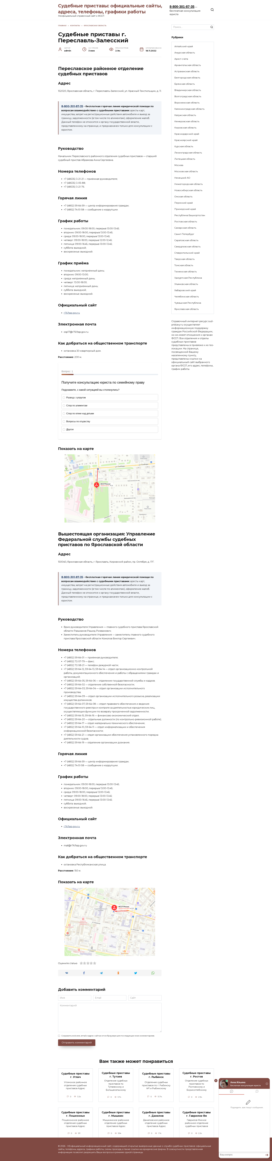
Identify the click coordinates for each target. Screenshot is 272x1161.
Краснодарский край (186, 134)
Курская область (183, 146)
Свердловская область (187, 246)
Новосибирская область (188, 190)
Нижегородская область (188, 184)
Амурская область (184, 52)
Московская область (186, 171)
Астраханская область (186, 71)
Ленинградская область (188, 152)
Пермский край (183, 202)
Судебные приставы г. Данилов (156, 1114)
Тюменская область (185, 271)
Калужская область (185, 115)
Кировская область (185, 127)
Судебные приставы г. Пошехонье (75, 1114)
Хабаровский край (185, 290)
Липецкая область (184, 159)
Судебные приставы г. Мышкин (116, 1114)
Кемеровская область (186, 121)
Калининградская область (189, 109)
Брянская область (184, 84)
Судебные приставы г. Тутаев (116, 1074)
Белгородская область (187, 77)
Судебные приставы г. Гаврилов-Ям (196, 1114)
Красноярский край (186, 140)
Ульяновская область (186, 284)
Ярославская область (186, 309)
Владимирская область (187, 90)
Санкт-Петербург (184, 234)
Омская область (183, 196)
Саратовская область (186, 240)
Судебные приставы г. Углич (75, 1075)
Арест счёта (181, 59)
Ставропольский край (187, 252)
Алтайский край (183, 46)
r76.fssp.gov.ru (72, 313)
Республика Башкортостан (189, 215)
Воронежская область (186, 102)
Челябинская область (186, 296)
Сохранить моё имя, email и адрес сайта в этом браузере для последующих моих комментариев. (108, 1036)
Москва (178, 165)
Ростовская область (185, 221)
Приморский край (185, 209)
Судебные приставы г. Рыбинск (156, 1075)
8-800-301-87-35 (182, 7)
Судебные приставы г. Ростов (196, 1074)
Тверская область (184, 259)
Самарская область (185, 227)
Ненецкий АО (182, 177)
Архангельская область (187, 65)
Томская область (183, 265)
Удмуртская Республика (188, 277)
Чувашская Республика (187, 302)
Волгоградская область (187, 96)
